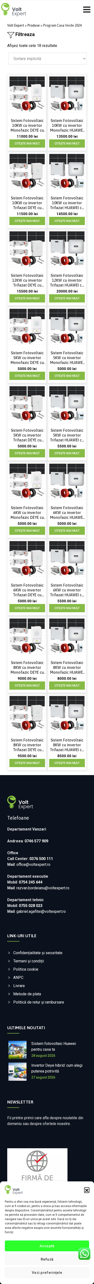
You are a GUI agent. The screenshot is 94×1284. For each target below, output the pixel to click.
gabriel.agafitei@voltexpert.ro (41, 911)
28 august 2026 (43, 1055)
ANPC (18, 977)
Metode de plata (27, 994)
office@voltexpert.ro (33, 864)
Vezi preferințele (47, 1272)
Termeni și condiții (28, 961)
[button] (86, 1189)
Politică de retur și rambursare (38, 1002)
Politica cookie (25, 969)
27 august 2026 (43, 1077)
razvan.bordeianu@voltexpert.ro (42, 888)
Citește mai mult (27, 143)
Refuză (47, 1259)
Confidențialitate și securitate (37, 953)
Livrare (19, 985)
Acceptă (47, 1246)
